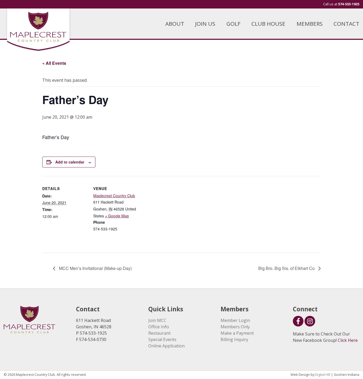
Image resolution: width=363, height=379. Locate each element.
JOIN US (205, 23)
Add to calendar (69, 162)
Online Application (166, 346)
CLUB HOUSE (268, 23)
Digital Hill (322, 374)
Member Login (235, 320)
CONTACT (346, 23)
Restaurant (159, 333)
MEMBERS (310, 23)
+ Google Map (117, 215)
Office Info (158, 327)
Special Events (162, 339)
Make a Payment (237, 333)
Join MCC (157, 320)
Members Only (235, 327)
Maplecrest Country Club (114, 195)
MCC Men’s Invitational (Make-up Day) (95, 268)
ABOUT (174, 23)
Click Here (348, 340)
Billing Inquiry (234, 339)
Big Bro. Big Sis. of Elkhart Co (287, 268)
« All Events (54, 63)
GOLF (233, 23)
